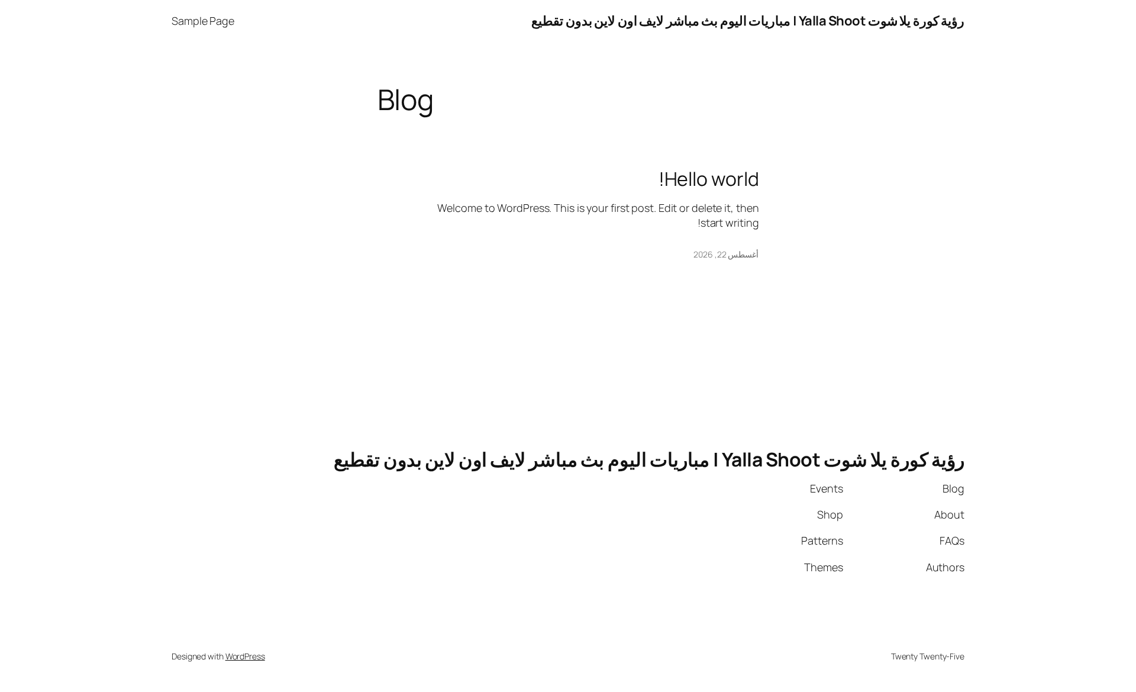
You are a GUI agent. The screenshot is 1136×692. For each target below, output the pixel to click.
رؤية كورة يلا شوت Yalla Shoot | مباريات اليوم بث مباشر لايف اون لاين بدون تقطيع (747, 21)
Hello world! (709, 178)
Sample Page (203, 21)
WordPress (245, 656)
